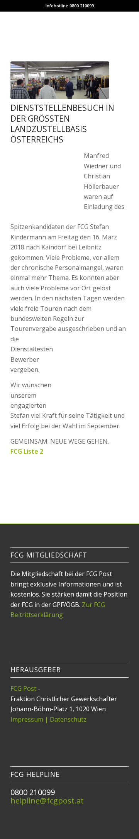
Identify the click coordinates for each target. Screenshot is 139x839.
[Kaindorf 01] (59, 80)
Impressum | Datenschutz (48, 719)
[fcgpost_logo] (57, 26)
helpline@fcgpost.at (47, 800)
